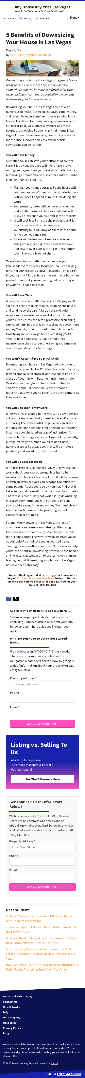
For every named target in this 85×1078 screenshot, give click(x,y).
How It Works (11, 1007)
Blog (6, 1033)
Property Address (23, 678)
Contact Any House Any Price (35, 578)
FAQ (5, 1012)
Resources (10, 1023)
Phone (14, 693)
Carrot (54, 1063)
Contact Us (10, 1002)
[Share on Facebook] (8, 599)
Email (14, 707)
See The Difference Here (42, 779)
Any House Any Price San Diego (30, 55)
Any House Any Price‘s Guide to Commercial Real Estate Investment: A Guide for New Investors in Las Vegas (41, 954)
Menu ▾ (74, 17)
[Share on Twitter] (16, 599)
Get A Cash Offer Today (17, 18)
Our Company (42, 18)
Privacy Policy (12, 1028)
